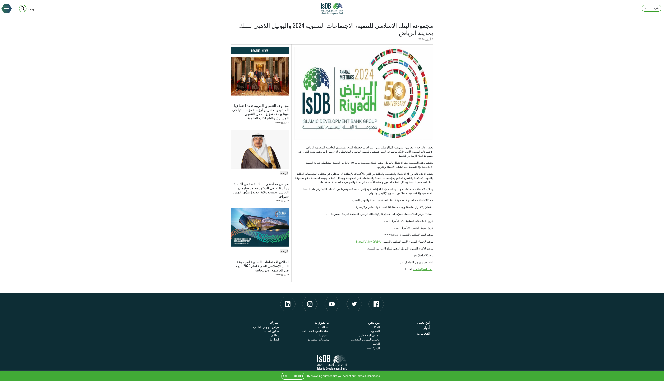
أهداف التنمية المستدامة (315, 331)
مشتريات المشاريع (318, 339)
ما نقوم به (322, 322)
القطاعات (323, 327)
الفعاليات (423, 333)
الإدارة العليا (373, 348)
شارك (274, 322)
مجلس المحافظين (369, 335)
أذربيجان (284, 173)
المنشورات (323, 335)
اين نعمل (423, 322)
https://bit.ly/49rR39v (368, 241)
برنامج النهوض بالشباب (266, 327)
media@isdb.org (423, 269)
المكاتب (375, 327)
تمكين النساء (271, 331)
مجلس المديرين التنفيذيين (365, 339)
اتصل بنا (274, 339)
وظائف (275, 335)
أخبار (426, 327)
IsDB (332, 8)
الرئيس (376, 343)
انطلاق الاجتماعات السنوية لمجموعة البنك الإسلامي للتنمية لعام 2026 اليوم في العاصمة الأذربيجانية (262, 266)
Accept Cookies (293, 376)
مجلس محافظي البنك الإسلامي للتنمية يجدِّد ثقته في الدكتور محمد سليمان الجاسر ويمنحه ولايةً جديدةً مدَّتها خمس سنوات (261, 190)
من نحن (374, 322)
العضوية (375, 331)
